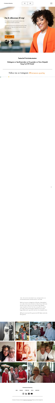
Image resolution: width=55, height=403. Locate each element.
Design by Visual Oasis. (27, 399)
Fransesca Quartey (8, 3)
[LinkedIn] (26, 394)
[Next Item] (51, 187)
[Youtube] (32, 394)
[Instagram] (23, 394)
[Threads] (29, 394)
